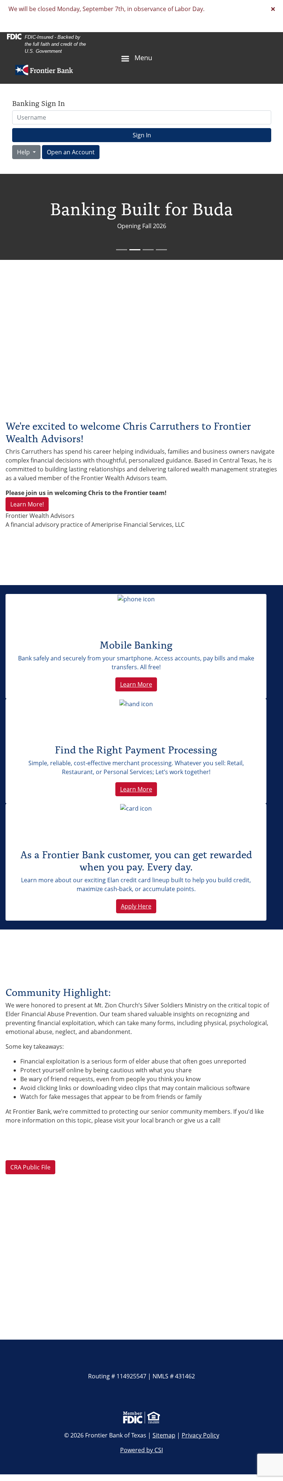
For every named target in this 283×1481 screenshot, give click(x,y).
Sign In (142, 135)
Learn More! (27, 504)
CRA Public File (30, 1167)
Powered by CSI (141, 1450)
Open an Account (71, 152)
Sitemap (164, 1435)
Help (24, 152)
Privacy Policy (200, 1435)
